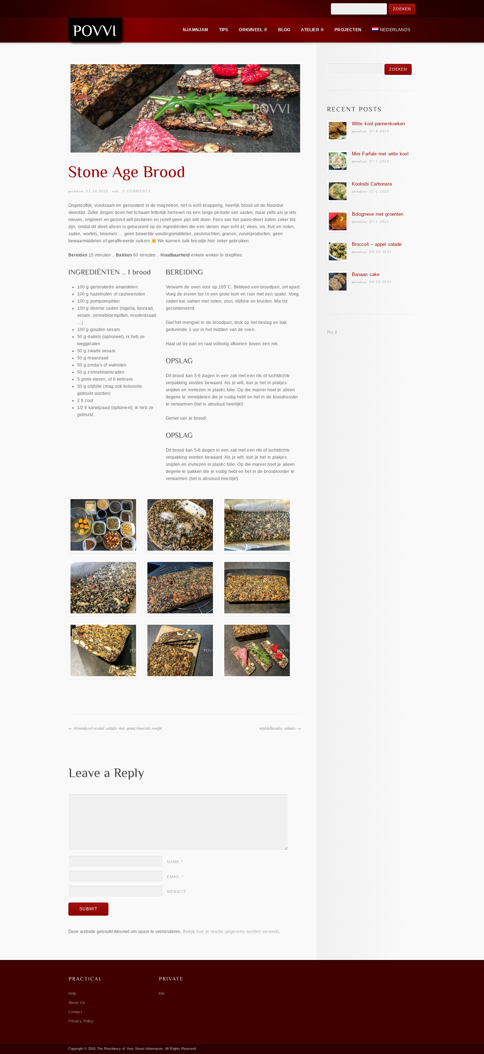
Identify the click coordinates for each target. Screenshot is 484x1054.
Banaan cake (365, 274)
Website (176, 891)
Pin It (332, 332)
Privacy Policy (81, 1021)
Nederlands (395, 29)
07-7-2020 (379, 161)
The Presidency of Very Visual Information (130, 1048)
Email (175, 876)
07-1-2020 (379, 191)
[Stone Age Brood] (185, 108)
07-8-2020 (379, 131)
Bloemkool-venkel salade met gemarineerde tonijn (118, 728)
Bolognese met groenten (377, 214)
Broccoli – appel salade (376, 244)
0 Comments (136, 191)
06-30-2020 (381, 252)
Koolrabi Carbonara (372, 184)
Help (72, 993)
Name (175, 862)
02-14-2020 (97, 191)
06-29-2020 (381, 282)
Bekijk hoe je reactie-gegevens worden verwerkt (231, 931)
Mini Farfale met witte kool (380, 153)
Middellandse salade (277, 728)
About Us (76, 1002)
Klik (162, 993)
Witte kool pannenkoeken (378, 123)
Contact (75, 1012)
